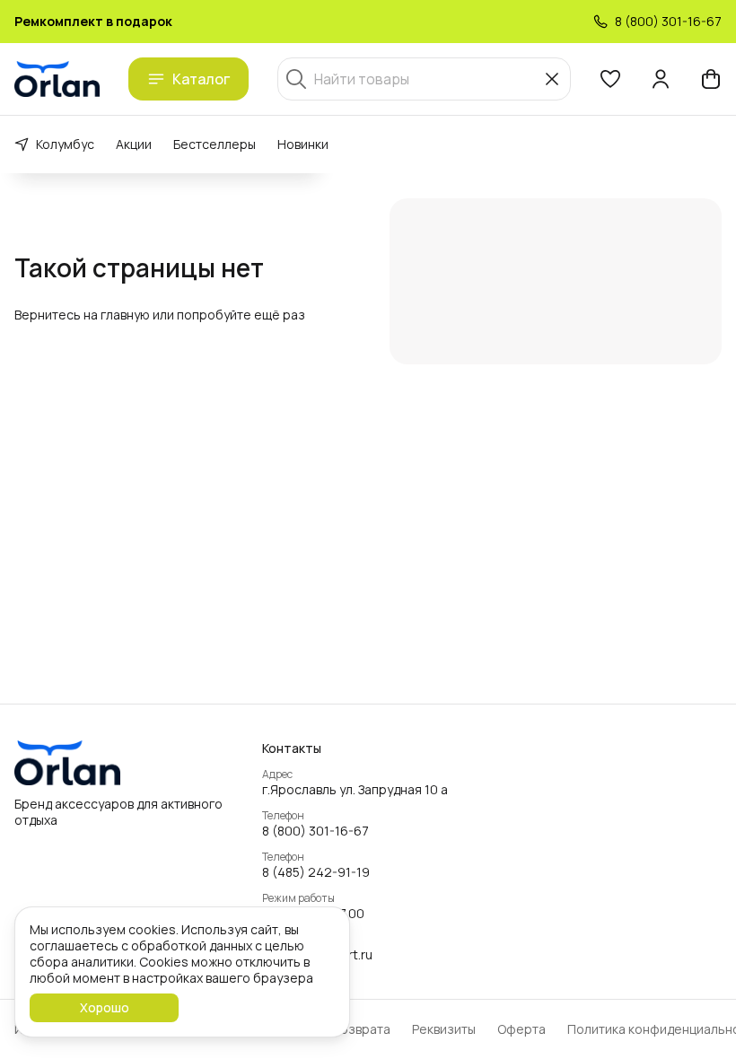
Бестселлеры (214, 144)
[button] (610, 79)
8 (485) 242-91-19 (316, 872)
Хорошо (104, 1007)
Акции (134, 144)
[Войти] (660, 79)
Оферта (521, 1029)
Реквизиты (444, 1029)
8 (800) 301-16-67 (315, 831)
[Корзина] (711, 79)
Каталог (201, 79)
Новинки (303, 144)
